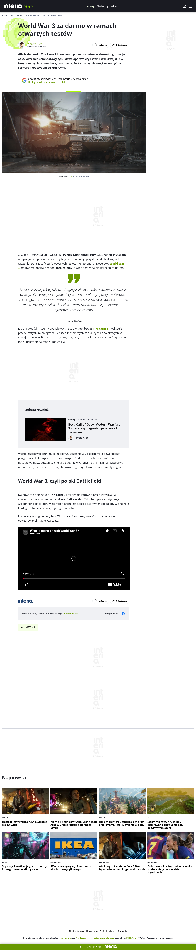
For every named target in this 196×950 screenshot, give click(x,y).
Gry (12, 15)
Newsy (19, 15)
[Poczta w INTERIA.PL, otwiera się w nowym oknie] (184, 6)
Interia (5, 15)
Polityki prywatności (84, 938)
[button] (90, 6)
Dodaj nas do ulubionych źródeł (58, 82)
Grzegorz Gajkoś (35, 43)
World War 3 (28, 627)
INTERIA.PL (131, 938)
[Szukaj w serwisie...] (178, 6)
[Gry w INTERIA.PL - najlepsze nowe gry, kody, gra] (29, 6)
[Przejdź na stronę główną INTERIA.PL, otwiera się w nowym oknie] (13, 6)
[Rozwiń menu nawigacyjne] (190, 6)
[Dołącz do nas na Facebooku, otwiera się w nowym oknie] (123, 614)
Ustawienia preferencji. (104, 938)
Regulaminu (65, 938)
